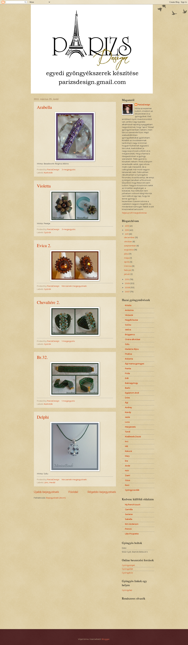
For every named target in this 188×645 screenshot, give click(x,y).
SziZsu (128, 325)
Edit (127, 378)
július (126, 254)
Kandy (128, 412)
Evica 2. (44, 245)
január (127, 274)
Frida (127, 373)
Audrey (128, 407)
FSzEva (128, 354)
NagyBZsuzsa (131, 320)
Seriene (129, 514)
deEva (128, 330)
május (127, 258)
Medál (52, 482)
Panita (128, 368)
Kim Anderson (131, 524)
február (128, 270)
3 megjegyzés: (69, 169)
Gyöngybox (127, 573)
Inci (126, 441)
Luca (127, 422)
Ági (126, 402)
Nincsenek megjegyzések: (75, 286)
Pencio (128, 529)
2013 (127, 226)
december (129, 237)
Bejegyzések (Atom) (56, 498)
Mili (126, 446)
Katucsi (128, 451)
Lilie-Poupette (132, 534)
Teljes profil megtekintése (134, 213)
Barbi (127, 388)
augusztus (129, 250)
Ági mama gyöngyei (134, 364)
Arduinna (129, 310)
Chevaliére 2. (48, 302)
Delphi (43, 417)
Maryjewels (130, 427)
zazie (127, 417)
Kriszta (128, 305)
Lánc (46, 482)
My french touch (132, 504)
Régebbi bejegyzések (102, 492)
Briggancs (130, 334)
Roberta (129, 359)
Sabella (128, 519)
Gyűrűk (47, 232)
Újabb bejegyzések (46, 492)
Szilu (127, 344)
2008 (127, 287)
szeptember (130, 246)
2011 (127, 234)
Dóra (127, 398)
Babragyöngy (131, 383)
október (128, 241)
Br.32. (42, 357)
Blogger (106, 639)
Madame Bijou (132, 349)
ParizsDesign (144, 105)
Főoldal (73, 492)
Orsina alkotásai (132, 339)
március (128, 266)
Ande (127, 466)
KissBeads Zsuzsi (133, 436)
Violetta (44, 186)
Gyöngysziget (128, 565)
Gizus (127, 480)
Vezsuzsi (129, 315)
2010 (127, 279)
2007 (127, 292)
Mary (127, 456)
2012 (127, 230)
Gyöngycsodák (132, 490)
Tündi (127, 432)
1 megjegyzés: (68, 341)
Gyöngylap (127, 590)
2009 (127, 283)
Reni (127, 485)
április (127, 262)
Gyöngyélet (127, 569)
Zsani (127, 475)
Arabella (44, 107)
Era (126, 461)
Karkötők (48, 173)
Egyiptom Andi (132, 393)
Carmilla (129, 509)
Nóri (127, 470)
